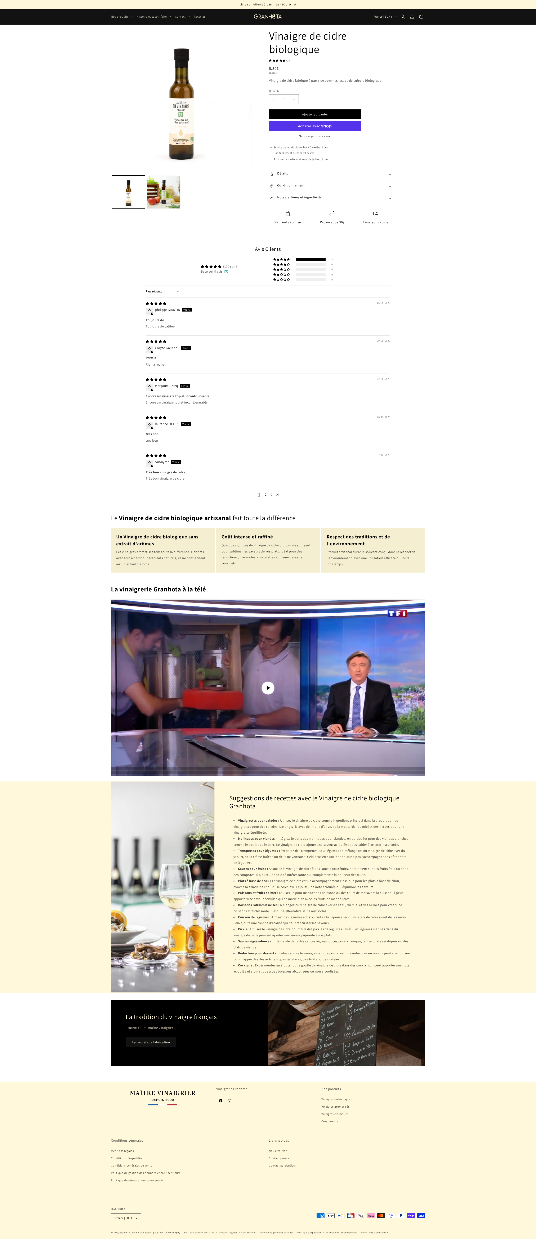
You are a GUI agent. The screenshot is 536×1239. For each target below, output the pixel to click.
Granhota (125, 1232)
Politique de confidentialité (199, 1232)
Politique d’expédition (309, 1232)
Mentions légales (122, 1151)
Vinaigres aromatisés (335, 1106)
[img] (156, 303)
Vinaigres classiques (334, 1114)
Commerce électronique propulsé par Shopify (155, 1232)
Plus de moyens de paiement (315, 136)
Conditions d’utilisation (374, 1232)
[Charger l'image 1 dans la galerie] (128, 192)
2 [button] (266, 494)
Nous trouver (278, 1151)
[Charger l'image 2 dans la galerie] (163, 192)
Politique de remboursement (341, 1232)
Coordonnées (248, 1232)
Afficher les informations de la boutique (301, 159)
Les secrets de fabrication (151, 1042)
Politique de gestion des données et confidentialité (146, 1173)
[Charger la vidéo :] (268, 688)
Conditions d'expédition (127, 1158)
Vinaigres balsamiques (336, 1099)
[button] (121, 16)
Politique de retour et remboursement (137, 1180)
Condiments (329, 1121)
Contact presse (279, 1158)
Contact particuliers (282, 1166)
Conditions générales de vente (131, 1166)
